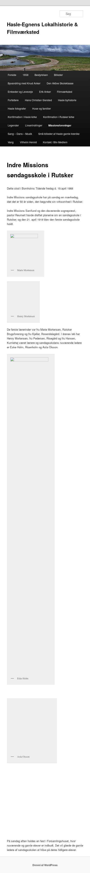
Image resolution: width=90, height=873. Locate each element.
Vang (11, 142)
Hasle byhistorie (67, 100)
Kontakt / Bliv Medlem (55, 142)
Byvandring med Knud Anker (24, 83)
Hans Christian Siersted (38, 100)
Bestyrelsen (41, 75)
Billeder (58, 75)
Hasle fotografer (17, 108)
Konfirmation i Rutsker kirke (58, 117)
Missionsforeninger (59, 125)
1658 (25, 75)
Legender (13, 125)
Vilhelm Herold (28, 142)
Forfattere (13, 100)
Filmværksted (64, 91)
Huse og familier (41, 108)
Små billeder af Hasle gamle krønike (59, 133)
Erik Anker (45, 91)
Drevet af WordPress (45, 865)
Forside (12, 75)
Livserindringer (33, 125)
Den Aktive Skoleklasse (60, 83)
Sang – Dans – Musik (20, 133)
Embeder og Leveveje (20, 91)
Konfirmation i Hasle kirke (22, 117)
